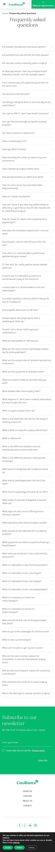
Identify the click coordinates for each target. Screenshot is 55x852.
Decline (19, 848)
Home (5, 13)
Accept (7, 848)
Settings (31, 848)
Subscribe (43, 760)
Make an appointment (43, 5)
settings (16, 842)
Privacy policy (38, 750)
